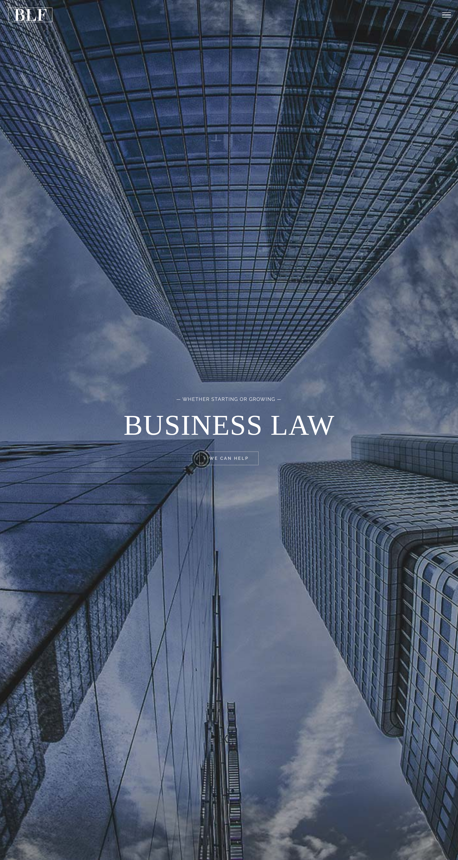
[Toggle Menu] (446, 15)
